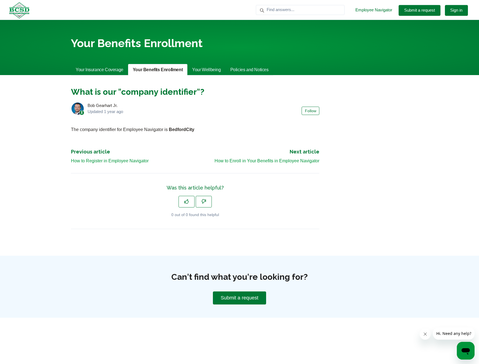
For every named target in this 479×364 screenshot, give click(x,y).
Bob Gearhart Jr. (103, 105)
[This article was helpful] (187, 201)
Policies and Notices (249, 69)
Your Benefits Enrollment (158, 69)
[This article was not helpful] (204, 201)
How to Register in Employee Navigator (110, 160)
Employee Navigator (373, 9)
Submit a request (419, 10)
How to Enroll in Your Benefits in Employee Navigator (267, 160)
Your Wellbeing (206, 69)
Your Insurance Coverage (99, 69)
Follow (310, 111)
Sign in (456, 10)
